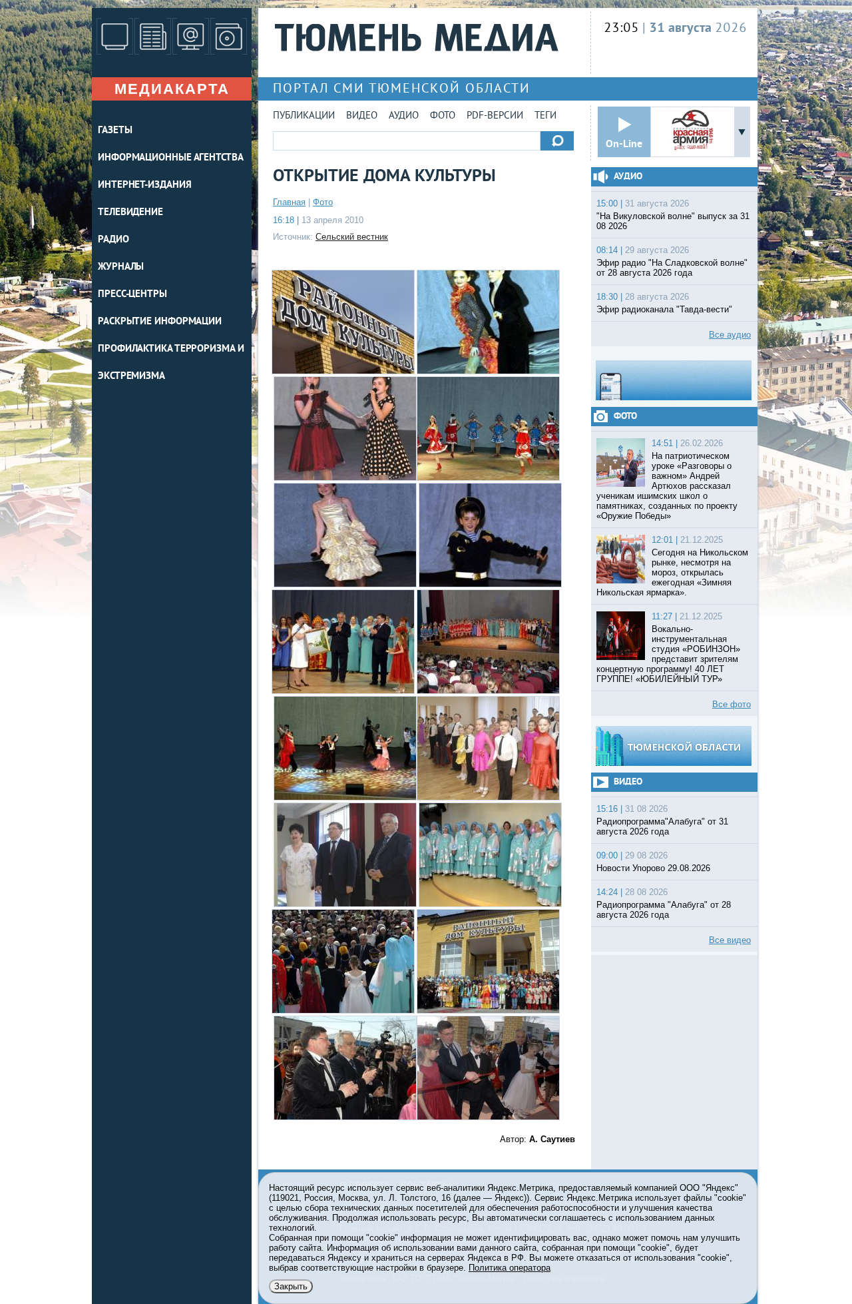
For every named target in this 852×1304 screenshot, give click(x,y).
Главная (289, 202)
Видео (361, 116)
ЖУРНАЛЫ (121, 267)
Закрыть (291, 1286)
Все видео (730, 940)
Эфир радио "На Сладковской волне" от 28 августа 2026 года (671, 268)
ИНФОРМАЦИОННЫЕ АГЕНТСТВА (171, 158)
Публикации (304, 116)
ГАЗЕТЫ (115, 131)
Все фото (731, 704)
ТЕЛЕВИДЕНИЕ (130, 212)
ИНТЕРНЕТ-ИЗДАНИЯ (144, 185)
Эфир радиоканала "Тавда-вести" (664, 309)
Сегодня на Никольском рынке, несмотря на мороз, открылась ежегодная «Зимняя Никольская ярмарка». (672, 572)
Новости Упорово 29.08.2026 (653, 868)
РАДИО (113, 240)
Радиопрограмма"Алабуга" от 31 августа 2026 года (662, 826)
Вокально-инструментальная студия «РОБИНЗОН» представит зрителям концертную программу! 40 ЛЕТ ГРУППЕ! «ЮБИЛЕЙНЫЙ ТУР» (668, 654)
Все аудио (730, 335)
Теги (545, 116)
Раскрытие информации (160, 322)
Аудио (404, 116)
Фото (442, 116)
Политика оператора (509, 1268)
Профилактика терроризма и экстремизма (171, 363)
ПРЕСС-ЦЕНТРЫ (132, 294)
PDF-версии (495, 116)
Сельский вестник (352, 237)
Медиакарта (172, 89)
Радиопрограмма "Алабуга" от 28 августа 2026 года (663, 910)
